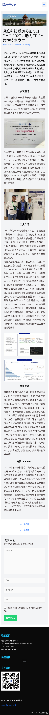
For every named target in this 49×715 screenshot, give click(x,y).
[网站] (24, 600)
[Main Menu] (44, 4)
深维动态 (13, 44)
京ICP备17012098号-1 (9, 705)
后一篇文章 (24, 530)
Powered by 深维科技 (39, 713)
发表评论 (6, 44)
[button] (24, 661)
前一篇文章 (24, 524)
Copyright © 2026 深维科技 (11, 700)
